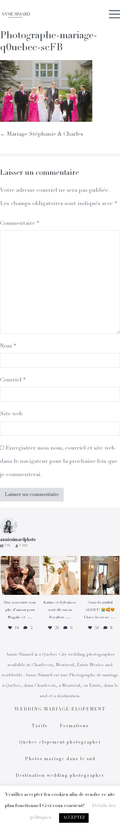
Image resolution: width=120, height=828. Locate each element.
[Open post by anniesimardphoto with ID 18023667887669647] (100, 575)
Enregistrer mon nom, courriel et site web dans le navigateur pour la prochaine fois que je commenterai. (58, 462)
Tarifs (39, 726)
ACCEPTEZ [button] (74, 818)
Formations (74, 726)
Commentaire (19, 223)
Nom (8, 346)
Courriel (13, 380)
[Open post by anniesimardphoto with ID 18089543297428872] (60, 575)
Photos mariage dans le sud (60, 759)
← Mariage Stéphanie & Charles (41, 134)
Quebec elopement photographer (60, 742)
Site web (11, 414)
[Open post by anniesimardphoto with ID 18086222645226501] (20, 575)
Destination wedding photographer (60, 776)
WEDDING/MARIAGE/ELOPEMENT (60, 709)
